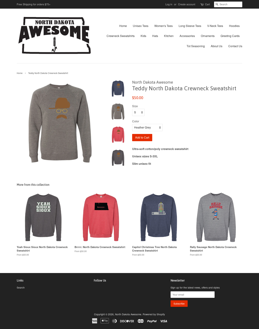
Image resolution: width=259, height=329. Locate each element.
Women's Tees (163, 26)
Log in (168, 4)
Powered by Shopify (154, 314)
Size (135, 106)
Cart (207, 4)
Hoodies (234, 26)
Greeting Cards (230, 36)
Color (135, 121)
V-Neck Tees (215, 26)
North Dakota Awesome (128, 314)
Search (21, 287)
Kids (143, 36)
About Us (216, 46)
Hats (155, 36)
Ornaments (208, 36)
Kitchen (169, 36)
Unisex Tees (140, 26)
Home (123, 26)
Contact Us (235, 46)
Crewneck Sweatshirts (121, 36)
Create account (186, 4)
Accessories (187, 36)
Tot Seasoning (196, 46)
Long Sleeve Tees (190, 26)
